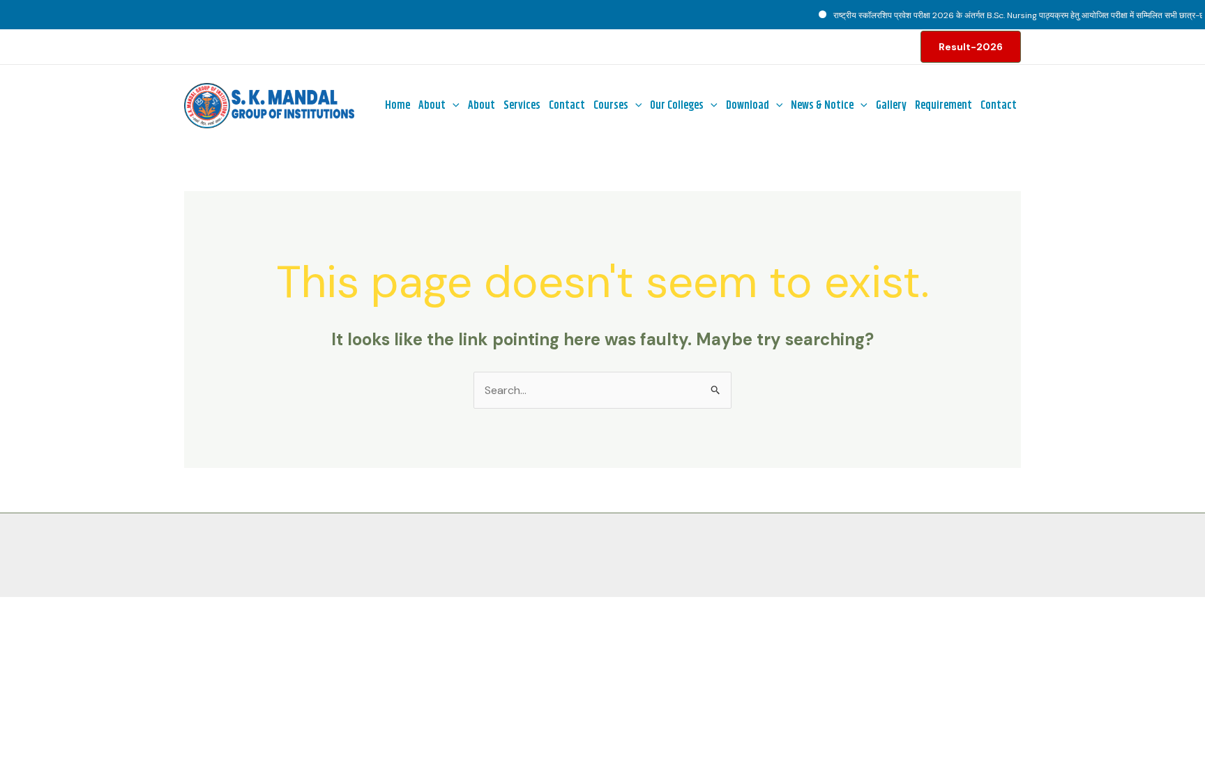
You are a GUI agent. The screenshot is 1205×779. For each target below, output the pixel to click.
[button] (970, 47)
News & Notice (822, 105)
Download (747, 105)
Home (397, 105)
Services (521, 105)
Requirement (943, 105)
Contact (567, 105)
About (432, 105)
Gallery (891, 105)
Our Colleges (677, 105)
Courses (610, 105)
